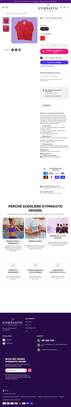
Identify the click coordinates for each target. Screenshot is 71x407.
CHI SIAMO (28, 321)
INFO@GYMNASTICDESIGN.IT (49, 349)
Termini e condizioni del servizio (47, 396)
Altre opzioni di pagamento (47, 65)
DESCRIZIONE (46, 105)
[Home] (3, 13)
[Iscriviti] (30, 370)
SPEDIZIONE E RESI (30, 328)
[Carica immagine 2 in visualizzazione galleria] (6, 28)
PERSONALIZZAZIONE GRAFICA (50, 73)
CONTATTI (28, 325)
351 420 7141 (47, 340)
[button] (3, 7)
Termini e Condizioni (56, 58)
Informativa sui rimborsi (28, 396)
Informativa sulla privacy (11, 396)
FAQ (26, 331)
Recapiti (61, 396)
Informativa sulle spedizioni (11, 400)
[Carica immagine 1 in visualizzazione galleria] (6, 20)
